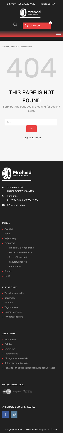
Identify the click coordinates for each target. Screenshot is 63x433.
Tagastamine (11, 307)
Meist (7, 276)
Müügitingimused (13, 312)
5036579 (52, 4)
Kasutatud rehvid (18, 261)
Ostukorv (9, 344)
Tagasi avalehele (33, 137)
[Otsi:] (31, 122)
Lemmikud (10, 349)
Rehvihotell (15, 266)
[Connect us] (5, 414)
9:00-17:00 (16, 4)
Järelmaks (10, 298)
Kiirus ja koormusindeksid (17, 358)
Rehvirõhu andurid (18, 257)
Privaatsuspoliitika (14, 316)
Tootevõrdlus (11, 353)
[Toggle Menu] (58, 34)
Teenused (10, 243)
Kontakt (8, 271)
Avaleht (5, 47)
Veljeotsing (10, 238)
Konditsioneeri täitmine (20, 252)
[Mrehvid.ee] (30, 17)
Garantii (9, 302)
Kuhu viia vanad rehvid (16, 363)
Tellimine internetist (14, 293)
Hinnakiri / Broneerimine (21, 247)
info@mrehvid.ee (16, 205)
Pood (7, 233)
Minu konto (10, 339)
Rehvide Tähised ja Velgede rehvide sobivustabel (30, 367)
